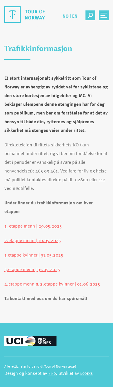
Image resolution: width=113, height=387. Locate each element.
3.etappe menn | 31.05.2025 (32, 269)
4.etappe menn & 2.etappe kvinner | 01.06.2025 (52, 283)
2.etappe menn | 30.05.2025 (32, 240)
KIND (52, 373)
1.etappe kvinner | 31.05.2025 (33, 254)
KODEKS (86, 373)
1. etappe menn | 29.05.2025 (33, 225)
